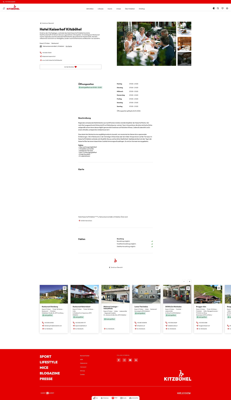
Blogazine (50, 373)
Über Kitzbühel (130, 9)
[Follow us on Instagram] (124, 360)
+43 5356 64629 (172, 322)
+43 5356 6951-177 (80, 322)
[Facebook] (118, 360)
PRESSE (46, 379)
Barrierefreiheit (84, 355)
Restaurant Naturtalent (81, 307)
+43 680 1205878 (142, 322)
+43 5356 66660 (10, 2)
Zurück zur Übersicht (48, 23)
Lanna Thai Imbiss (141, 307)
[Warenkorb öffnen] (227, 8)
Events (110, 9)
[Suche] (218, 8)
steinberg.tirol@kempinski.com (53, 326)
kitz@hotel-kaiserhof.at (48, 56)
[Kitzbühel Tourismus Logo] (13, 7)
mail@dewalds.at (172, 326)
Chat (116, 397)
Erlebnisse (106, 398)
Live (97, 398)
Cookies (82, 374)
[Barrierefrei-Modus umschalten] (213, 8)
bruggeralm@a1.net (204, 326)
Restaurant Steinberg (50, 307)
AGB (81, 359)
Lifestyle (100, 9)
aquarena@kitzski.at (81, 326)
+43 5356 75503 (46, 52)
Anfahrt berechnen (86, 220)
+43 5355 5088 (203, 322)
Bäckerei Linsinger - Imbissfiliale (111, 308)
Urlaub (118, 9)
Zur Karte (69, 46)
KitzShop (142, 9)
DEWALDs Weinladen (173, 307)
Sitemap (82, 371)
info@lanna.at (141, 326)
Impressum (83, 367)
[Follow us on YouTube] (130, 360)
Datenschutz (83, 363)
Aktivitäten (89, 9)
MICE (44, 368)
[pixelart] (47, 393)
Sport (45, 357)
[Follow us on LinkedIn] (136, 360)
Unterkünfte (135, 398)
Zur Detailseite (48, 329)
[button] (4, 8)
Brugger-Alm (201, 307)
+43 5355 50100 (49, 322)
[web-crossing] (184, 393)
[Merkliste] (222, 8)
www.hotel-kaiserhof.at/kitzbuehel (52, 60)
